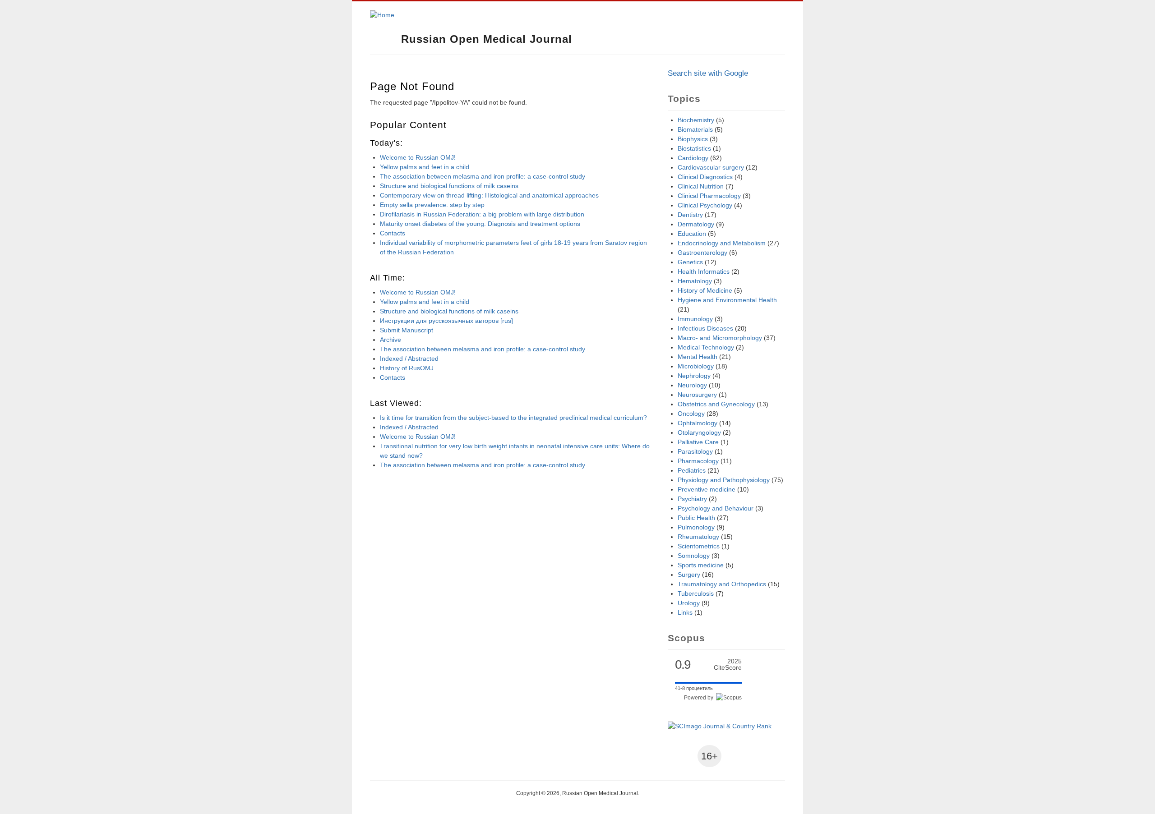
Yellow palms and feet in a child (424, 166)
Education (692, 233)
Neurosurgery (697, 394)
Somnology (694, 555)
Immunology (695, 318)
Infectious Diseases (705, 328)
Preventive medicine (706, 489)
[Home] (382, 14)
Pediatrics (692, 470)
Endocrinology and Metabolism (722, 243)
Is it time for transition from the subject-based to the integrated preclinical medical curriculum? (513, 417)
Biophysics (693, 139)
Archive (390, 339)
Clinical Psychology (705, 205)
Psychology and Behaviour (715, 508)
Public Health (696, 517)
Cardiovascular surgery (711, 167)
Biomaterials (695, 129)
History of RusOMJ (407, 368)
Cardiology (693, 157)
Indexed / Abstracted (409, 358)
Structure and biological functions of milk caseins (449, 185)
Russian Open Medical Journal (486, 39)
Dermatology (696, 224)
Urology (689, 603)
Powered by (700, 697)
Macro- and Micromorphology (720, 337)
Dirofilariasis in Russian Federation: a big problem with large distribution (482, 214)
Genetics (690, 262)
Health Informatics (704, 271)
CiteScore (728, 664)
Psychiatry (692, 498)
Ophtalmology (697, 423)
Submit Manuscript (406, 330)
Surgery (689, 574)
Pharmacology (698, 460)
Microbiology (696, 366)
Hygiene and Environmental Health (727, 300)
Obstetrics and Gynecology (716, 404)
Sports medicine (701, 565)
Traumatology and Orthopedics (722, 584)
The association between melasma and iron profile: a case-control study (482, 176)
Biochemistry (696, 120)
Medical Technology (706, 347)
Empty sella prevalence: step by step (432, 204)
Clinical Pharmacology (709, 195)
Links (685, 612)
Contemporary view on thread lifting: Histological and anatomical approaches (489, 195)
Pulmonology (696, 527)
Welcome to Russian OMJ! (418, 157)
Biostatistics (694, 148)
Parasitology (695, 451)
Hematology (695, 281)
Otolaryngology (699, 432)
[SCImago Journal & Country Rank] (720, 726)
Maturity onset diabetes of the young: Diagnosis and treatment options (480, 223)
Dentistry (690, 214)
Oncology (691, 413)
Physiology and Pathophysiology (724, 479)
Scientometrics (699, 546)
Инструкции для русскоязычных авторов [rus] (446, 320)
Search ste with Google (708, 73)
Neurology (692, 385)
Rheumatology (698, 536)
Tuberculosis (696, 593)
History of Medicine (705, 290)
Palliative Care (698, 442)
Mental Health (697, 356)
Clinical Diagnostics (705, 176)
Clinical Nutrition (701, 186)
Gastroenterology (702, 252)
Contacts (392, 233)
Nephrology (694, 375)
